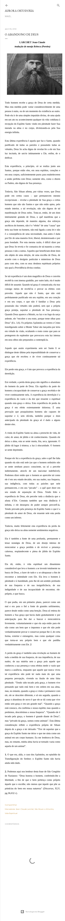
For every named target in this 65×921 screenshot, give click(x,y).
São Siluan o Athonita (44, 809)
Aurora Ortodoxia (19, 10)
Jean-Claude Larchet (25, 809)
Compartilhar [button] (11, 805)
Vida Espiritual (11, 813)
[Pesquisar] (58, 5)
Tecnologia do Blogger (35, 911)
